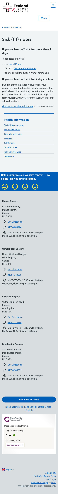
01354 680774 (14, 227)
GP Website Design (39, 482)
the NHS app (15, 64)
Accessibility (50, 473)
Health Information (12, 27)
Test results (9, 156)
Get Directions (15, 221)
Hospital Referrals (12, 129)
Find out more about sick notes (17, 106)
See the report (13, 445)
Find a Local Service (13, 134)
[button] (29, 399)
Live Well (8, 138)
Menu (44, 18)
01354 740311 (14, 370)
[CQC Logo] (13, 422)
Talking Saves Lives (12, 152)
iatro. (53, 482)
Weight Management (13, 125)
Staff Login (51, 479)
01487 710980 (14, 322)
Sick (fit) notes (10, 147)
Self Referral (9, 143)
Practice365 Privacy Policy (45, 476)
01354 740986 (14, 274)
